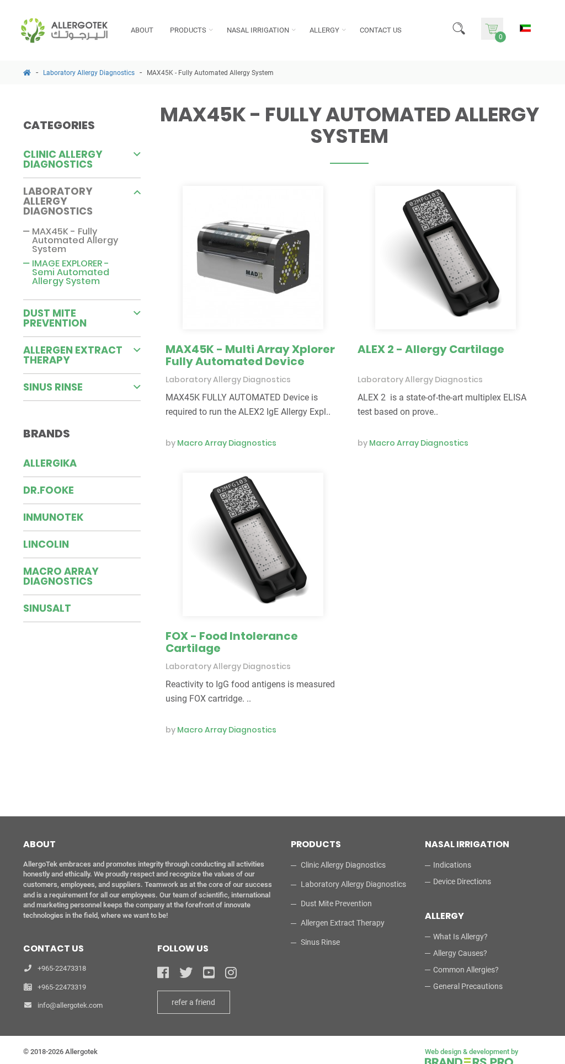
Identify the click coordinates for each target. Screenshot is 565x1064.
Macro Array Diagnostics (61, 576)
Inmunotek (53, 517)
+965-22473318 (62, 968)
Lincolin (46, 544)
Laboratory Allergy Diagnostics (89, 73)
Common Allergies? (466, 969)
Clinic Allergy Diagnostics (63, 159)
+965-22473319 (62, 987)
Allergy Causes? (460, 953)
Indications (452, 864)
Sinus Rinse (53, 387)
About (142, 30)
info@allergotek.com (70, 1005)
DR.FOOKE (48, 490)
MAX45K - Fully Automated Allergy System (210, 73)
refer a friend (193, 1002)
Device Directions (462, 881)
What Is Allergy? (460, 936)
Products (188, 30)
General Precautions (468, 986)
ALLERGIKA (50, 463)
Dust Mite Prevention (55, 318)
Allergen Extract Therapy (72, 355)
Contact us (381, 30)
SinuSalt (47, 608)
